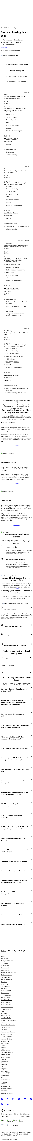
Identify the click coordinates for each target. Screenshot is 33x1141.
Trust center (4, 1064)
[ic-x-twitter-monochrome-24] (19, 1099)
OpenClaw (4, 982)
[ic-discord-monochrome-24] (8, 1104)
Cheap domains (5, 993)
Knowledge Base (5, 1086)
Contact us (4, 1091)
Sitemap (3, 1066)
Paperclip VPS (5, 984)
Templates (3, 1022)
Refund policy (5, 1116)
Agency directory (5, 1057)
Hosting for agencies (6, 975)
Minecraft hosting (5, 977)
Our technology (5, 1075)
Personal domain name (7, 1007)
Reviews (3, 1047)
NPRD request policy (7, 1114)
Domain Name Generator (8, 1025)
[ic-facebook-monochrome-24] (8, 1099)
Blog (2, 1077)
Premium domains (6, 1009)
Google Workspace (6, 986)
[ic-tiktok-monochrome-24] (2, 1104)
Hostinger (3, 951)
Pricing (3, 1045)
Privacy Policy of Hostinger (22, 1114)
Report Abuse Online (6, 1093)
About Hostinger (5, 1072)
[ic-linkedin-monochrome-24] (2, 1099)
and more (15, 1125)
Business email (5, 968)
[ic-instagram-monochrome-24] (13, 1099)
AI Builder (4, 1013)
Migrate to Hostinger (6, 1039)
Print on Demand (5, 1027)
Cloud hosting (5, 970)
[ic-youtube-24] (25, 1099)
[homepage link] (3, 3)
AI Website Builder (6, 1018)
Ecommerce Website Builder (9, 1020)
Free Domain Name (6, 995)
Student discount (5, 1080)
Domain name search (6, 990)
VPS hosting (4, 963)
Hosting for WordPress (7, 961)
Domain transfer (5, 1002)
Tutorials (3, 1083)
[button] (16, 609)
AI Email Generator (6, 1034)
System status (4, 1061)
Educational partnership (7, 1052)
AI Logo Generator (6, 1036)
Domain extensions (6, 1004)
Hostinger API (5, 1041)
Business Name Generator (8, 1032)
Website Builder (5, 1015)
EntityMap (4, 1069)
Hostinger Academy (6, 1088)
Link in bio (4, 1029)
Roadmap (3, 1059)
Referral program (5, 1054)
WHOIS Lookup (5, 997)
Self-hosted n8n (5, 965)
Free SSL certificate (6, 1000)
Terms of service (25, 1116)
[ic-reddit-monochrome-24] (31, 1099)
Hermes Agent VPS (6, 979)
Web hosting (4, 958)
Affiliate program (5, 1050)
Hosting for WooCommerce (8, 972)
